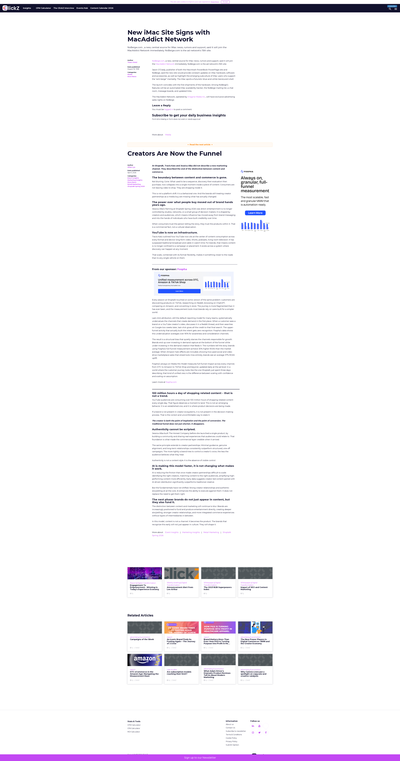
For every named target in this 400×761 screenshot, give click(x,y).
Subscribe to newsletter (236, 731)
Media (130, 74)
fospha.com (171, 382)
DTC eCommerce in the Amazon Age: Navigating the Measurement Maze (145, 669)
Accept (225, 2)
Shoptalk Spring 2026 (136, 186)
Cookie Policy (231, 738)
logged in (168, 109)
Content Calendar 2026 (101, 8)
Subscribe (392, 6)
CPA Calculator (134, 728)
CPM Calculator (43, 8)
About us (230, 724)
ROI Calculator (134, 732)
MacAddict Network (165, 64)
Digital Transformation (146, 583)
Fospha (182, 269)
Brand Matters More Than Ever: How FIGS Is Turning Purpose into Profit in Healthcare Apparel (218, 636)
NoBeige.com (158, 61)
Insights (27, 8)
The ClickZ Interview (63, 8)
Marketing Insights (135, 180)
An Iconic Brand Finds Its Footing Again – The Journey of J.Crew (181, 636)
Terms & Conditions (234, 735)
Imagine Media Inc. (196, 97)
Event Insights (133, 178)
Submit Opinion (232, 745)
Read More (215, 2)
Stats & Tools (134, 721)
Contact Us (230, 728)
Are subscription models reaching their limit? (181, 669)
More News (132, 76)
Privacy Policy (231, 741)
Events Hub (82, 8)
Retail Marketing (134, 184)
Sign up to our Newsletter (200, 757)
